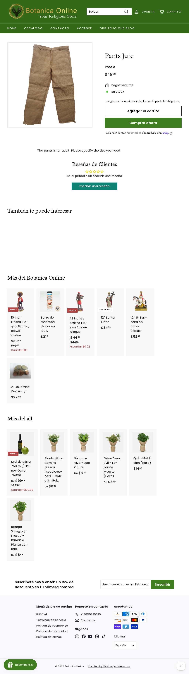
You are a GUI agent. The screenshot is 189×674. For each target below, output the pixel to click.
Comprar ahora (143, 123)
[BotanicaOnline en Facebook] (84, 636)
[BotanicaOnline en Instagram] (77, 636)
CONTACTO (60, 28)
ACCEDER (84, 28)
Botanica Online (46, 278)
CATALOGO (33, 28)
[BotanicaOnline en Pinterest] (97, 636)
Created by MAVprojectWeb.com (109, 666)
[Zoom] (50, 85)
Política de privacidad (52, 631)
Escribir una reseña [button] (94, 186)
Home (12, 28)
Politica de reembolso (52, 625)
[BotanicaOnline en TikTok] (104, 636)
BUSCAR (42, 614)
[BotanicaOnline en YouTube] (90, 636)
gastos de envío (121, 101)
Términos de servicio (51, 620)
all (29, 419)
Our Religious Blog (117, 28)
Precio (110, 67)
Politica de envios (49, 637)
